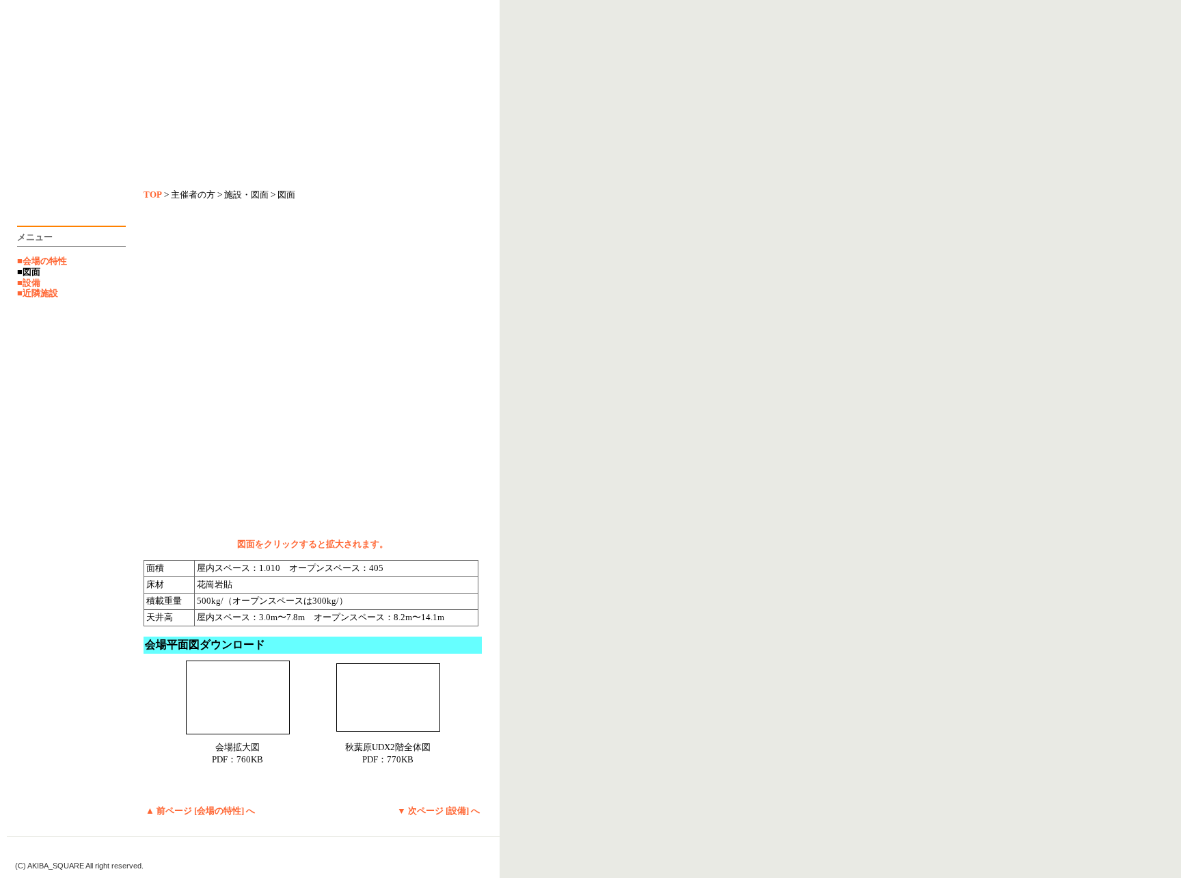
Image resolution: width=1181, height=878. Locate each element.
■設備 (28, 283)
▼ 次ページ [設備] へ (438, 811)
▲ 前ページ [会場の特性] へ (200, 811)
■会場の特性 (42, 261)
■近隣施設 (37, 293)
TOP (153, 195)
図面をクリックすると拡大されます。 (312, 544)
